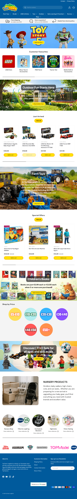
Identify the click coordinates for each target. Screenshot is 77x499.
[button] (73, 7)
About (36, 465)
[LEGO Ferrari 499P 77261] (66, 133)
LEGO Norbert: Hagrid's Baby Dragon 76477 (10, 144)
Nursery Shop (8, 429)
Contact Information (39, 468)
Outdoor (41, 14)
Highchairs (53, 429)
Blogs (37, 17)
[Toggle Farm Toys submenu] (10, 14)
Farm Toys (6, 14)
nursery (23, 467)
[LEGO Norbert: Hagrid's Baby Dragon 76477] (10, 133)
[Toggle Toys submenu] (36, 14)
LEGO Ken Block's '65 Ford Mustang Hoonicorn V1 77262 (47, 145)
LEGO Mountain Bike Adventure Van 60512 (28, 144)
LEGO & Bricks (24, 14)
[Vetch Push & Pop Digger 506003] (13, 235)
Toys (34, 14)
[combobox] (43, 7)
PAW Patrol (38, 70)
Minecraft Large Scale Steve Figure (62, 249)
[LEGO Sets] (8, 61)
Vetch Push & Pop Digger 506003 (11, 249)
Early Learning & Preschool (56, 14)
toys (9, 469)
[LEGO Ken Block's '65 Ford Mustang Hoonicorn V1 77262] (48, 133)
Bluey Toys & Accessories (23, 71)
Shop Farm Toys (38, 203)
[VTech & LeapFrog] (23, 420)
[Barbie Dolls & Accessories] (68, 61)
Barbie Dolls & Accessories (68, 71)
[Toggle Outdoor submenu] (45, 14)
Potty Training (68, 429)
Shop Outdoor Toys (38, 104)
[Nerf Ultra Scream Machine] (38, 235)
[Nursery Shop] (8, 420)
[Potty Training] (68, 420)
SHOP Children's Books (38, 292)
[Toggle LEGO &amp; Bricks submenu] (30, 14)
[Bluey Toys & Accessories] (23, 61)
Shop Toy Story (38, 42)
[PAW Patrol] (38, 61)
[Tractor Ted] (53, 61)
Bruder (15, 14)
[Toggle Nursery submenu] (73, 14)
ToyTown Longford (10, 493)
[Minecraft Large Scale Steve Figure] (63, 235)
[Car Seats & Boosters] (38, 420)
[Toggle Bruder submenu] (18, 14)
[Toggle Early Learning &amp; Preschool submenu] (65, 14)
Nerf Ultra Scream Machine (37, 248)
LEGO (9, 467)
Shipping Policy (38, 462)
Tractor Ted (53, 70)
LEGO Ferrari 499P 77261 (65, 144)
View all (38, 120)
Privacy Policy (71, 1)
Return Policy (37, 471)
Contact (63, 1)
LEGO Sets (8, 70)
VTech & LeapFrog (23, 429)
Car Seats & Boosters (38, 430)
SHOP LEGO (39, 358)
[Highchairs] (53, 420)
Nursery (69, 14)
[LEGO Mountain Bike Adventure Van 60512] (29, 133)
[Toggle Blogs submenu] (40, 17)
